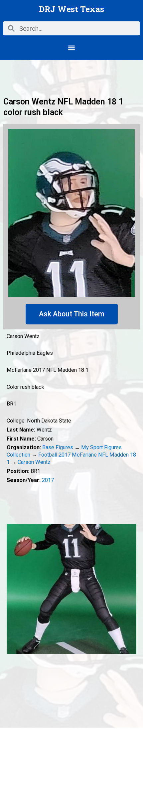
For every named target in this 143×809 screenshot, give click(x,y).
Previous (11, 589)
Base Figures (57, 447)
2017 (48, 480)
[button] (71, 47)
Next (131, 589)
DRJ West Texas (71, 8)
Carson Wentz (34, 462)
